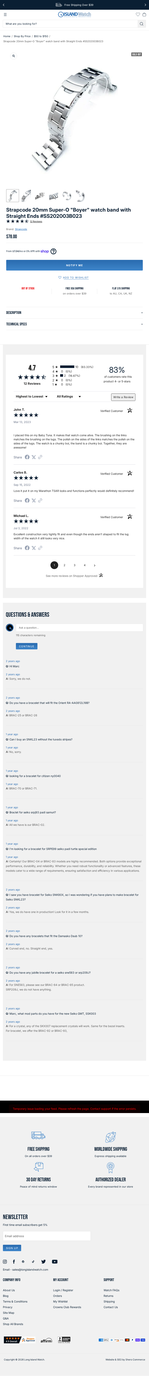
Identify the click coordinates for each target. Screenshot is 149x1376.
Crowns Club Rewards (67, 1307)
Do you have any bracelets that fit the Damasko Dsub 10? (46, 936)
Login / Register (63, 1290)
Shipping (109, 1301)
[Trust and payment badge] (20, 1340)
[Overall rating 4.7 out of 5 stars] (17, 222)
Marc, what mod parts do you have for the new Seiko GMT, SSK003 (53, 1013)
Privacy (7, 1307)
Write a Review (123, 397)
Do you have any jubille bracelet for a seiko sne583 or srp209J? (50, 972)
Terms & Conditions (15, 1301)
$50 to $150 (41, 36)
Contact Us (111, 1307)
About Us (9, 1290)
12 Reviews (36, 221)
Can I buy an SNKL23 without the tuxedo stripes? (41, 739)
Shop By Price (22, 36)
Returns (108, 1295)
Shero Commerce (135, 1359)
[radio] (74, 366)
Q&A (6, 1318)
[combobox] (70, 24)
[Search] (142, 24)
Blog (6, 1295)
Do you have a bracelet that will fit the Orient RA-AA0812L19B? (49, 702)
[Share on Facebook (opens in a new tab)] (27, 457)
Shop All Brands (13, 1324)
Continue (26, 646)
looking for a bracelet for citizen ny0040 (35, 776)
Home (6, 36)
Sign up (12, 1248)
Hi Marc (14, 666)
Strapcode (21, 229)
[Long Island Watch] (74, 14)
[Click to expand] (13, 56)
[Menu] (5, 14)
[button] (12, 195)
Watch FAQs (111, 1290)
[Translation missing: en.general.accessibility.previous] (3, 5)
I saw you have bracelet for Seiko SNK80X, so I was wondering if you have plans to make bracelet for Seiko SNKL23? (72, 897)
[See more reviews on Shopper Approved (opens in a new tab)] (40, 457)
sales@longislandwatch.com (30, 1269)
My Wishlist (60, 1301)
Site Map (8, 1312)
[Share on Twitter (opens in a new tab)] (33, 457)
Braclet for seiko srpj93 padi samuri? (33, 812)
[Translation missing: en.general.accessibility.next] (145, 5)
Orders (57, 1295)
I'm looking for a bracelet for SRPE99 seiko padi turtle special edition (53, 848)
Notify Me (74, 265)
